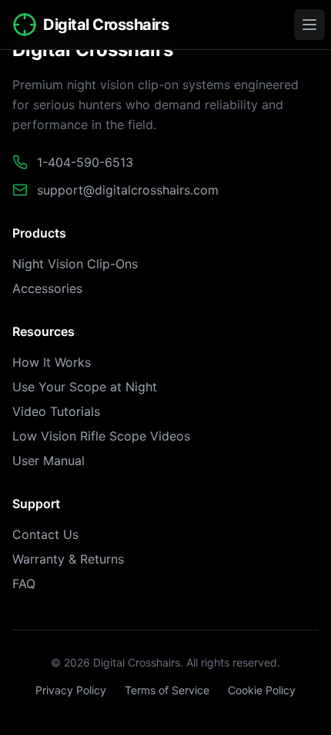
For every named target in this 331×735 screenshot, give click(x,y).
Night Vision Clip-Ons (75, 263)
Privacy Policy (70, 690)
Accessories (47, 288)
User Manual (48, 460)
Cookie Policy (262, 690)
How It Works (51, 362)
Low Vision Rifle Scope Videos (101, 436)
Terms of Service (167, 690)
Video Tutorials (56, 411)
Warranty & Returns (68, 559)
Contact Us (45, 534)
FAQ (23, 583)
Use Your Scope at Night (84, 386)
